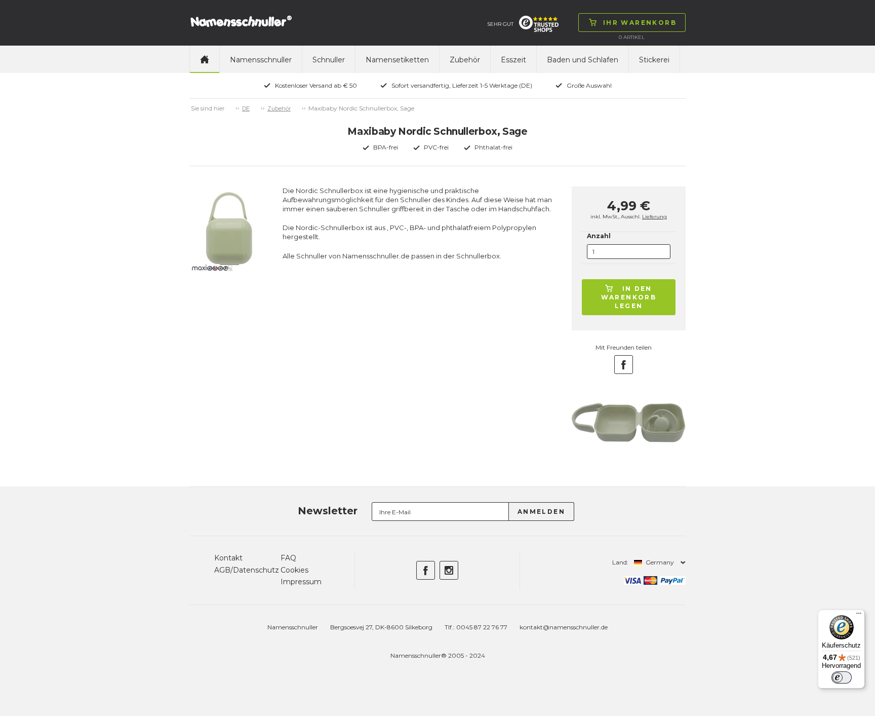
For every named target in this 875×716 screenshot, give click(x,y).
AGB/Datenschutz (246, 570)
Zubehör (465, 59)
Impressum (301, 581)
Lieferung (654, 216)
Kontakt (228, 557)
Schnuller (328, 59)
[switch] (841, 677)
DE (246, 108)
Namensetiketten (397, 59)
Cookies (294, 570)
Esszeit (513, 59)
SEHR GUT (500, 24)
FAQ (288, 557)
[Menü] (859, 616)
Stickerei (654, 59)
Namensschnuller (261, 59)
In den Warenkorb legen (629, 297)
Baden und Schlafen (582, 59)
